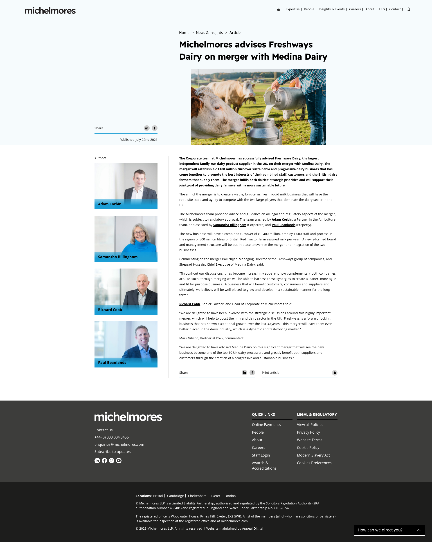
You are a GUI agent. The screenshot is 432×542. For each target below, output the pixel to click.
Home (278, 9)
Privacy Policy (308, 432)
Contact (395, 9)
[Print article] (335, 372)
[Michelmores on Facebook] (104, 460)
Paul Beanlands (112, 362)
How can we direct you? (380, 530)
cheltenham (197, 496)
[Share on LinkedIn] (147, 128)
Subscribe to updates (112, 451)
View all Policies (310, 424)
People (309, 9)
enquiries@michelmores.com (119, 444)
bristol (158, 496)
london (230, 496)
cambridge (175, 496)
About (369, 9)
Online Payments (266, 424)
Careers (355, 9)
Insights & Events (332, 9)
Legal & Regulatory (317, 414)
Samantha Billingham (118, 256)
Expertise (293, 9)
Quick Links (263, 414)
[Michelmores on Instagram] (111, 460)
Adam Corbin (110, 204)
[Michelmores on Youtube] (119, 460)
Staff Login (261, 455)
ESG (382, 9)
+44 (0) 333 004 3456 (111, 437)
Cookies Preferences (314, 462)
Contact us (103, 430)
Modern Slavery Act (313, 455)
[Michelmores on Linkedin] (97, 460)
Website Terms (309, 439)
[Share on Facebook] (155, 128)
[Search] (408, 9)
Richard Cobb (110, 309)
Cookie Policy (308, 447)
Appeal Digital (252, 528)
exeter (215, 496)
